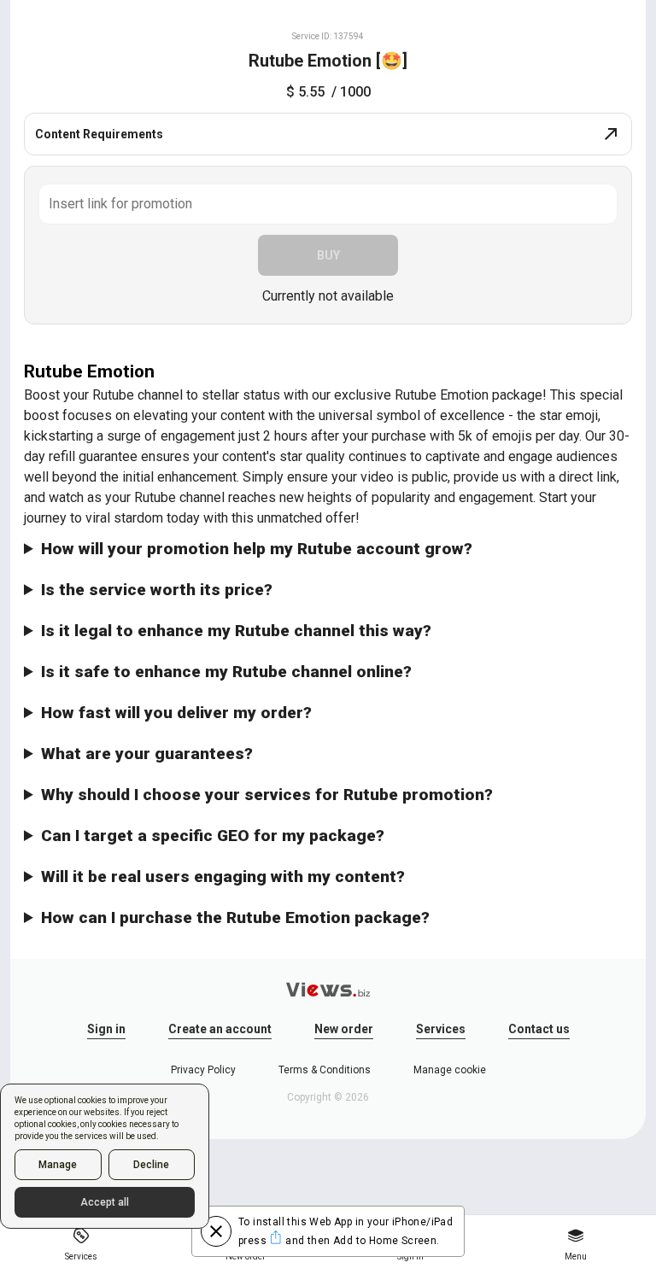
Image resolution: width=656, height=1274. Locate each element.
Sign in (106, 1029)
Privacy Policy (203, 1070)
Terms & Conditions (324, 1070)
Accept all (104, 1202)
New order (343, 1029)
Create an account (220, 1029)
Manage (57, 1165)
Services (441, 1029)
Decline (151, 1165)
